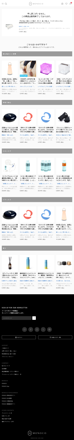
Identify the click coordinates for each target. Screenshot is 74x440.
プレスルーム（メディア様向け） (10, 374)
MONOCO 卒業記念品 (7, 401)
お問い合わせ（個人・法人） (9, 351)
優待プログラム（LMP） (8, 421)
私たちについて (6, 366)
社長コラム (5, 416)
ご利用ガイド (5, 348)
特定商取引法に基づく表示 (9, 354)
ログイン (19, 337)
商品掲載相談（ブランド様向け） (10, 371)
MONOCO (4, 383)
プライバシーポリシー (8, 356)
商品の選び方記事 (6, 419)
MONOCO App (5, 386)
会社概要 (4, 368)
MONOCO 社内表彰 (7, 398)
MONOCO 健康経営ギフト (8, 404)
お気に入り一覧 (56, 337)
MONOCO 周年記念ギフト (8, 395)
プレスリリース (6, 413)
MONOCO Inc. (34, 438)
